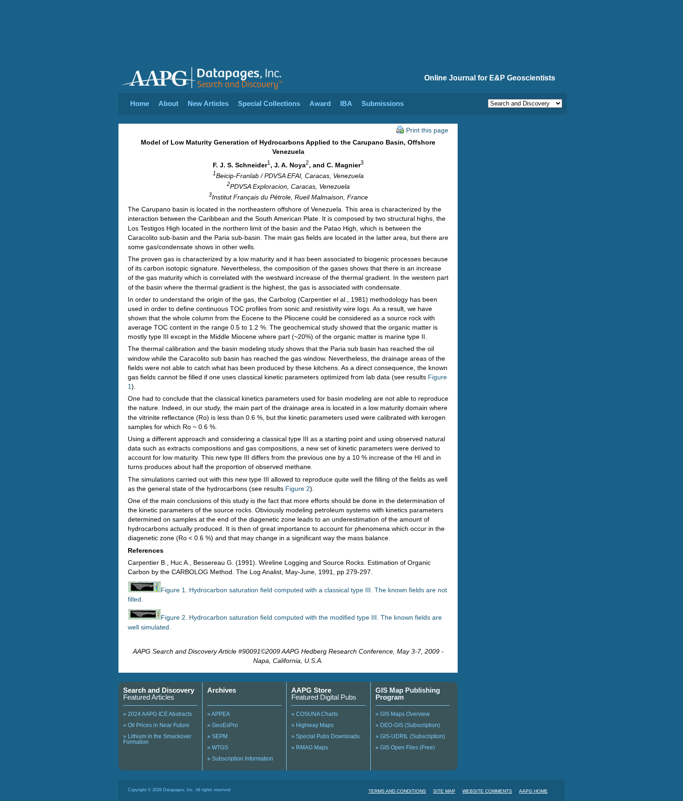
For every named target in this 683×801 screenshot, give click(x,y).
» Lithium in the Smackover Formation (157, 739)
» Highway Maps (312, 725)
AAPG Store (311, 690)
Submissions (382, 103)
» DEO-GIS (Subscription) (407, 725)
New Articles (208, 103)
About (168, 103)
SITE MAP (444, 791)
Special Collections (269, 103)
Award (320, 103)
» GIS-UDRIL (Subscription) (410, 736)
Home (139, 103)
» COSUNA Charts (314, 714)
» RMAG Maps (309, 747)
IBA (346, 103)
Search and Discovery (158, 690)
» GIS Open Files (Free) (405, 747)
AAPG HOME (533, 791)
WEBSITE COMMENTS (487, 791)
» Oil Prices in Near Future (156, 725)
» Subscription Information (240, 758)
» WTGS (217, 747)
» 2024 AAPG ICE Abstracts (157, 714)
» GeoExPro (222, 725)
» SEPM (217, 736)
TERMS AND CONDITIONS (397, 791)
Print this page (427, 130)
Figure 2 (297, 488)
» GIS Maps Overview (402, 714)
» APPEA (218, 714)
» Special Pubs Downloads (325, 736)
